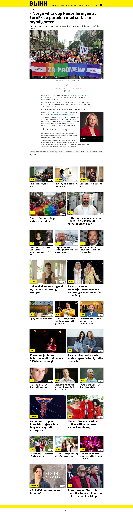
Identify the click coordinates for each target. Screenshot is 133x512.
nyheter (59, 151)
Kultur (68, 5)
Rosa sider (82, 5)
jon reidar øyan (67, 151)
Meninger (74, 5)
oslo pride (53, 151)
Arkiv (87, 5)
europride (76, 151)
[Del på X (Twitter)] (66, 91)
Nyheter (62, 5)
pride (32, 151)
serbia (100, 151)
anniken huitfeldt (92, 151)
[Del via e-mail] (69, 91)
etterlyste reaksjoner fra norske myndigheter (62, 114)
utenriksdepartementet (42, 151)
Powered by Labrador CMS (66, 510)
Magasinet (55, 5)
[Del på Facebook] (64, 91)
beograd (83, 151)
